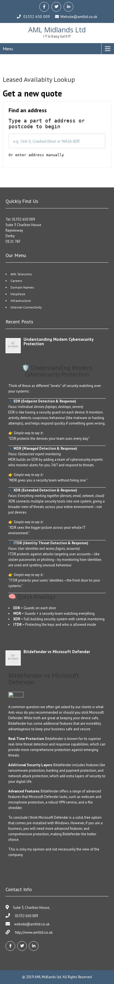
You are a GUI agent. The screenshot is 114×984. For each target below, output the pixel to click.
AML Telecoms (21, 274)
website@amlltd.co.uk (32, 924)
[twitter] (56, 7)
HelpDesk (18, 294)
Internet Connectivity (26, 307)
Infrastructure (21, 301)
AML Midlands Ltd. (49, 977)
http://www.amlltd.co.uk (33, 932)
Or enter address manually (36, 155)
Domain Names (22, 287)
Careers (16, 281)
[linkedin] (68, 7)
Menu (8, 48)
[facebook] (44, 7)
